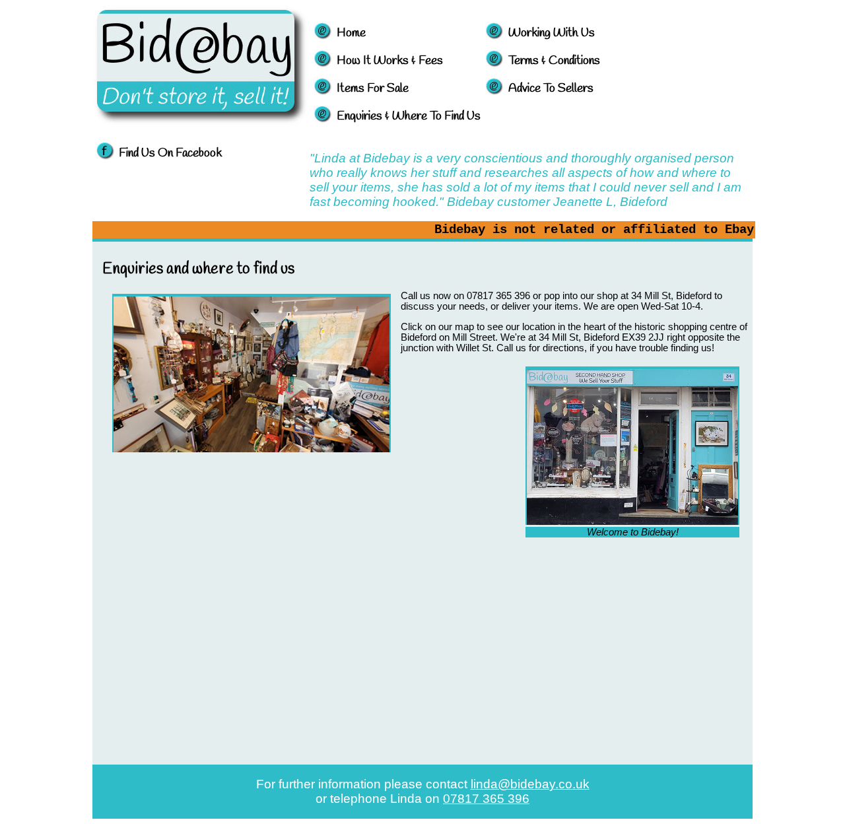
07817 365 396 (486, 799)
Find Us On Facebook (170, 153)
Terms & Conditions (554, 61)
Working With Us (551, 33)
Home (351, 33)
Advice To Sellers (550, 88)
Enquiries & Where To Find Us (409, 116)
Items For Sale (373, 88)
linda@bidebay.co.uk (530, 784)
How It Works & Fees (390, 61)
